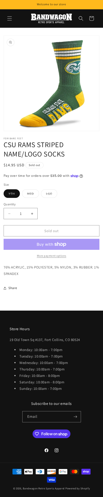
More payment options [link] (51, 255)
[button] (9, 18)
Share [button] (12, 288)
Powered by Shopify (77, 488)
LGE (51, 194)
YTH (14, 194)
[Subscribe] (75, 416)
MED (33, 194)
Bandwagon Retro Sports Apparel (44, 488)
